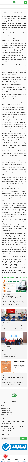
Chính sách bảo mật (6, 406)
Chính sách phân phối (6, 410)
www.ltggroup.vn (23, 277)
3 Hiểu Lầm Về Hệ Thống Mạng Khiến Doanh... (12, 298)
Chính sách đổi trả (5, 408)
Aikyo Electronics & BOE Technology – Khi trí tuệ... (13, 350)
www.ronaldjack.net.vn (9, 277)
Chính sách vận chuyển (6, 414)
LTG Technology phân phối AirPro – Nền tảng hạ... (13, 378)
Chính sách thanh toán (6, 412)
